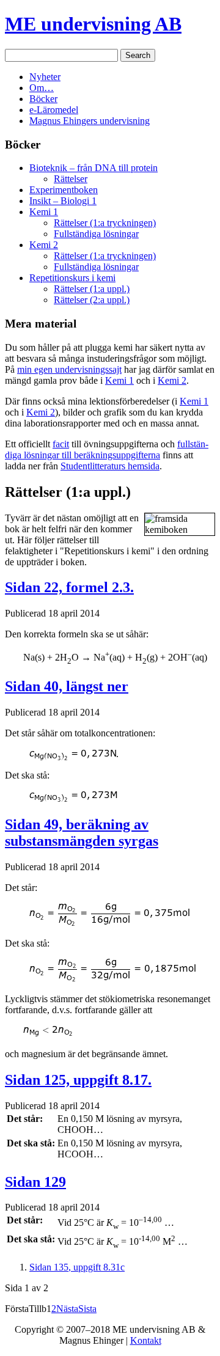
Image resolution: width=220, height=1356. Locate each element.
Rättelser (70, 179)
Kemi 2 (43, 245)
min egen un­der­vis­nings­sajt (69, 369)
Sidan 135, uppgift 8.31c (77, 1267)
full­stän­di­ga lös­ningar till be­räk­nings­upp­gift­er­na (106, 449)
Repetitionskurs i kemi (72, 278)
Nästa (67, 1308)
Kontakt (145, 1340)
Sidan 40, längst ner (66, 686)
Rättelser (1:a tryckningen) (105, 223)
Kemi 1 (43, 212)
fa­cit (61, 444)
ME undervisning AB (93, 24)
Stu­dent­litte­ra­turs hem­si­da (110, 466)
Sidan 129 (35, 1182)
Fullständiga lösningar (96, 234)
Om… (41, 87)
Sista (87, 1308)
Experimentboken (63, 190)
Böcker (43, 98)
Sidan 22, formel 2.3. (69, 587)
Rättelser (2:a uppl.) (92, 300)
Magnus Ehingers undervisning (89, 120)
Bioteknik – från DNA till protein (93, 168)
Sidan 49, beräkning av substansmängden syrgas (81, 832)
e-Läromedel (53, 109)
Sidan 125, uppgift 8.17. (78, 1080)
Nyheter (45, 76)
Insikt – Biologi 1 (63, 201)
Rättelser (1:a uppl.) (92, 289)
